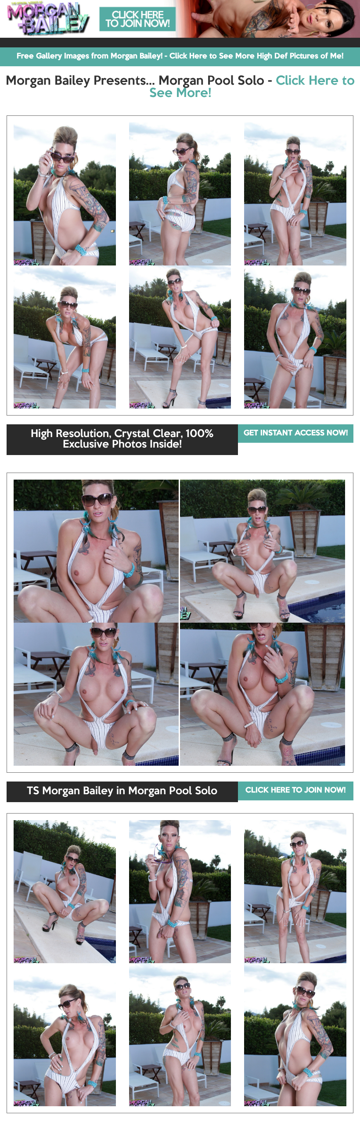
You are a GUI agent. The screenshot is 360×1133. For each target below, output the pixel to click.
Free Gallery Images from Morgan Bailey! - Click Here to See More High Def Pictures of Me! (180, 56)
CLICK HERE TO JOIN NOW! (295, 790)
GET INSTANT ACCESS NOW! (296, 433)
